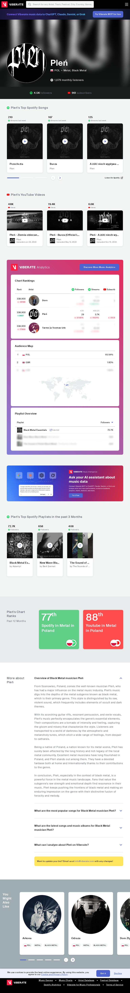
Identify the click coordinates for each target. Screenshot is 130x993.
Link (50, 430)
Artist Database (86, 980)
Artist (31, 289)
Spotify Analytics (52, 984)
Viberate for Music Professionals (83, 984)
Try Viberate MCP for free (108, 14)
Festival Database (109, 980)
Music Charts (65, 980)
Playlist (20, 422)
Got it (103, 973)
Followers (79, 289)
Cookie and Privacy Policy (54, 974)
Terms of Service (114, 984)
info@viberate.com (84, 861)
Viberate (12, 4)
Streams (95, 289)
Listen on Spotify (112, 178)
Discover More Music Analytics (99, 267)
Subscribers (112, 289)
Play (25, 141)
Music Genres (46, 980)
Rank (19, 289)
